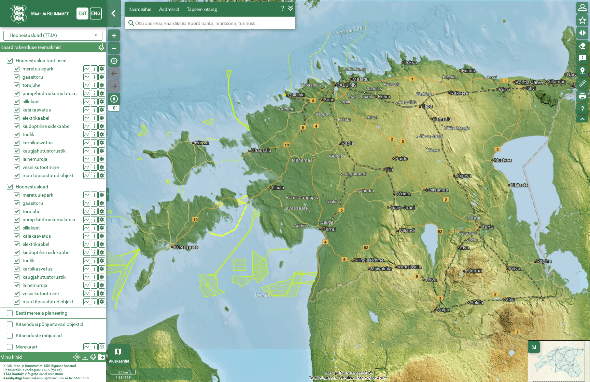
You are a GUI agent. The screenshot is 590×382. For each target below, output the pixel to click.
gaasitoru (33, 77)
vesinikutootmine (41, 167)
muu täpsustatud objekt (48, 175)
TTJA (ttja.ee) (51, 370)
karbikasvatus (38, 142)
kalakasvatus (37, 110)
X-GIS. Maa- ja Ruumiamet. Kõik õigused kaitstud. (40, 366)
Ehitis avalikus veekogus (21, 370)
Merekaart (27, 347)
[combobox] (52, 36)
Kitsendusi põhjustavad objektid (49, 324)
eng (96, 13)
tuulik (28, 134)
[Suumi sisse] (114, 35)
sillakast (31, 101)
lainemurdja (35, 159)
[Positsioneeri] (114, 61)
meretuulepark (38, 68)
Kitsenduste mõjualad (39, 335)
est (83, 13)
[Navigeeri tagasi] (114, 73)
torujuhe (31, 85)
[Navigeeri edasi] (114, 86)
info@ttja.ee (34, 374)
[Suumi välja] (114, 48)
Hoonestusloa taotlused (41, 60)
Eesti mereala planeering (41, 313)
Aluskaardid (119, 361)
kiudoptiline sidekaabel (46, 126)
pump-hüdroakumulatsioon (51, 93)
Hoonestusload (32, 186)
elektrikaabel (36, 118)
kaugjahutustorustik (44, 151)
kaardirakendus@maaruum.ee (45, 378)
